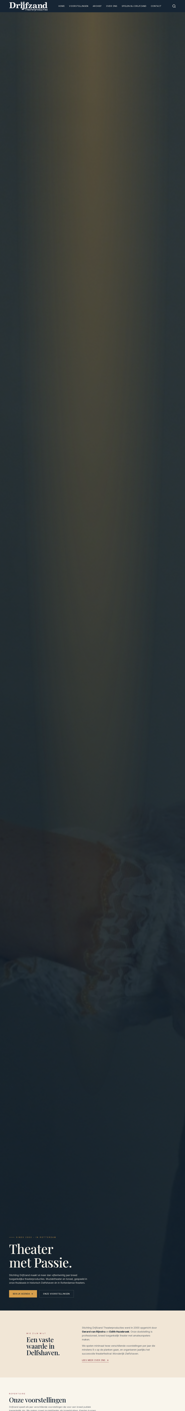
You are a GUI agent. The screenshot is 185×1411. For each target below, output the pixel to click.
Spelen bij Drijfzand (134, 6)
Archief (97, 6)
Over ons (111, 6)
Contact (156, 6)
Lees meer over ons (94, 1360)
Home (62, 6)
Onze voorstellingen (56, 1294)
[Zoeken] (174, 6)
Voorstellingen (78, 6)
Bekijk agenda (21, 1294)
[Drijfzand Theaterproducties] (28, 6)
